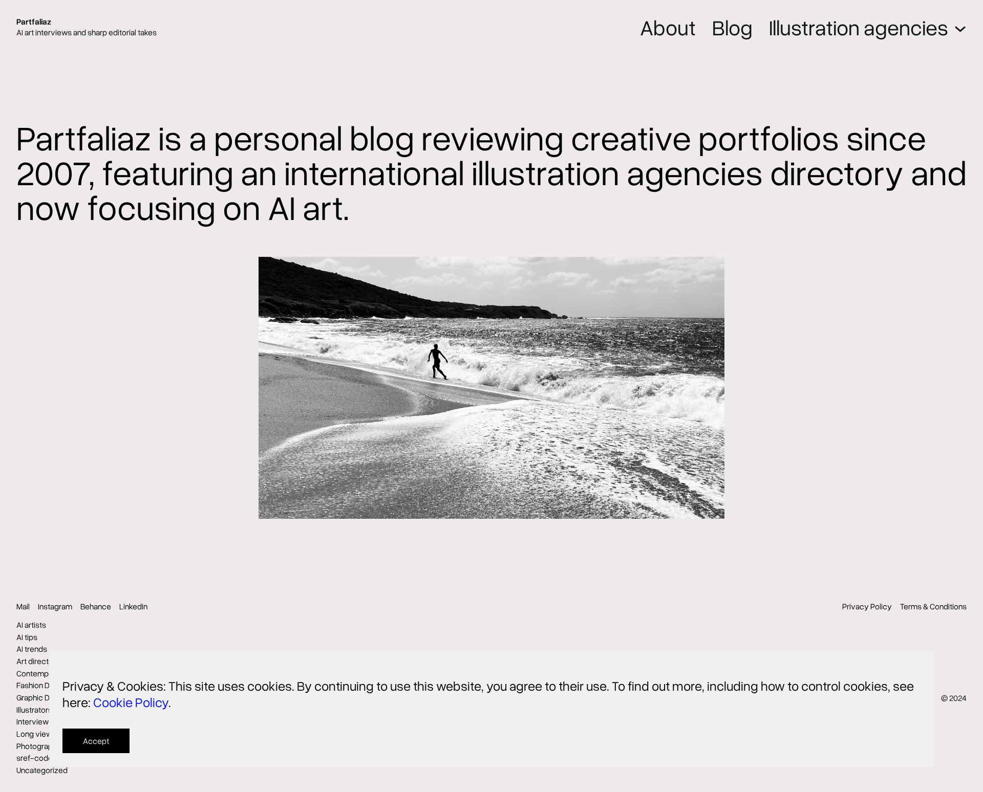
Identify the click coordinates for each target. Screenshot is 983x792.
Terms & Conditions (933, 606)
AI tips (26, 637)
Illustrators (34, 710)
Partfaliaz (33, 21)
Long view (34, 734)
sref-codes (36, 758)
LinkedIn (133, 606)
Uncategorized (42, 770)
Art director (36, 661)
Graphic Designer (46, 697)
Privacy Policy (867, 606)
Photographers (42, 746)
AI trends (31, 649)
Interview (32, 721)
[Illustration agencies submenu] (960, 26)
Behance (95, 606)
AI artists (31, 625)
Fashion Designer (46, 685)
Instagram (55, 606)
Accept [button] (96, 741)
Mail (23, 606)
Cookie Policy (130, 702)
